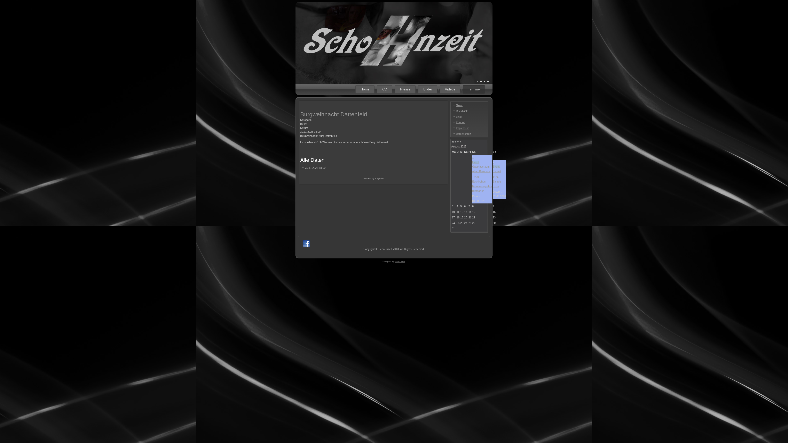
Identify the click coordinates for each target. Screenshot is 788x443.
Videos (450, 89)
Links (459, 116)
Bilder (427, 89)
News (459, 105)
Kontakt (460, 122)
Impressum (462, 128)
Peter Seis (400, 261)
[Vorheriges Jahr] (452, 142)
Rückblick (462, 111)
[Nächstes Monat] (460, 142)
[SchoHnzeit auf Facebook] (306, 243)
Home (365, 89)
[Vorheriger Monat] (455, 142)
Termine (474, 89)
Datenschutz (463, 133)
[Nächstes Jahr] (458, 142)
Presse (405, 89)
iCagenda (379, 178)
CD (384, 89)
